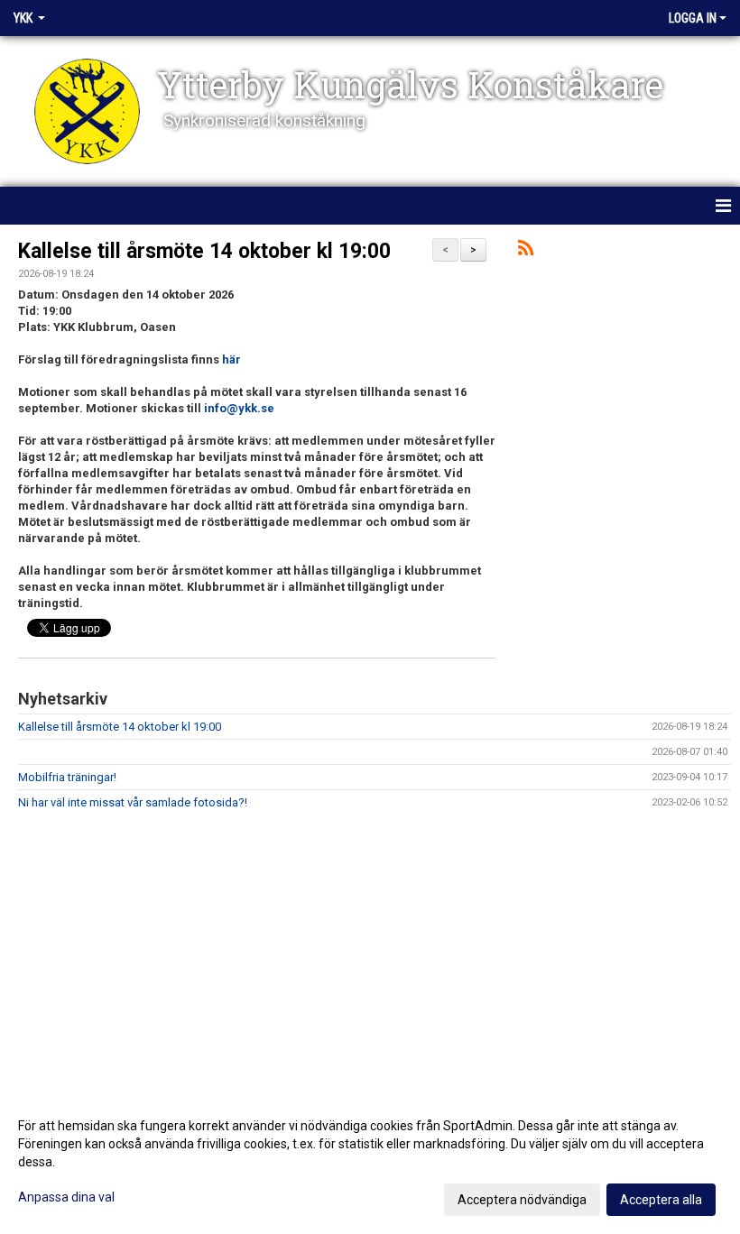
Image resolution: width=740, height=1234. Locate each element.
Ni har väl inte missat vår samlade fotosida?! (132, 802)
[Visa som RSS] (525, 251)
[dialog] (370, 1162)
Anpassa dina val (66, 1197)
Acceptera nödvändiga (522, 1200)
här (231, 359)
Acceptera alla (661, 1200)
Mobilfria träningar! (67, 777)
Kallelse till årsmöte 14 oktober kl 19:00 (204, 251)
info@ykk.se (239, 408)
